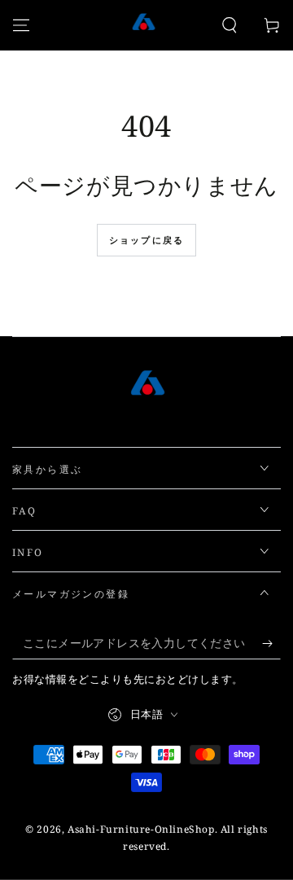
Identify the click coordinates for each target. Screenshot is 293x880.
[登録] (271, 643)
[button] (229, 25)
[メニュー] (21, 25)
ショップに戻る (146, 240)
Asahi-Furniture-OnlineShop (141, 829)
